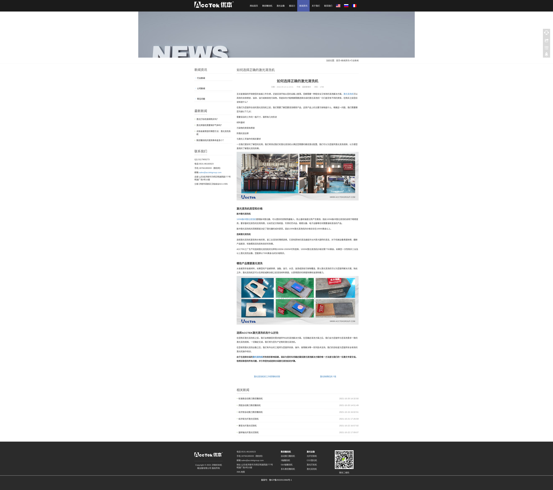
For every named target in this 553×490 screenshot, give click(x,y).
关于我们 (316, 6)
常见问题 (201, 99)
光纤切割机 (312, 456)
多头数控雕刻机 (288, 469)
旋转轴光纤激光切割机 (248, 432)
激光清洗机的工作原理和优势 (267, 376)
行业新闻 (355, 60)
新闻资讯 (303, 6)
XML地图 (241, 472)
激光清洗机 (348, 94)
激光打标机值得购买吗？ (207, 119)
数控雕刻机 (267, 6)
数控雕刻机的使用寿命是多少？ (210, 140)
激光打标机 (312, 464)
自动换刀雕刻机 (288, 456)
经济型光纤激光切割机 (248, 419)
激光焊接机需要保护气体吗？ (209, 125)
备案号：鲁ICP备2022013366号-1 (276, 480)
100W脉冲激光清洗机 (246, 219)
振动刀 (292, 6)
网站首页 (254, 6)
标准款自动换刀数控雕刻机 (250, 398)
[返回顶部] (546, 55)
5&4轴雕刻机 (286, 464)
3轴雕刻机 (285, 460)
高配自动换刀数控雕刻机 (249, 405)
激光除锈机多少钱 (328, 376)
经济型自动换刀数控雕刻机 (250, 412)
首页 (338, 60)
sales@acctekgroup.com (210, 172)
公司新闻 (201, 88)
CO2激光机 (312, 460)
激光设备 (281, 6)
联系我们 (328, 6)
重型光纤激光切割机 (247, 425)
